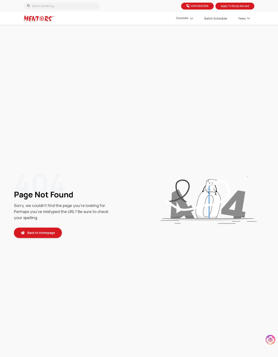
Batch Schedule (215, 18)
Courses (182, 18)
